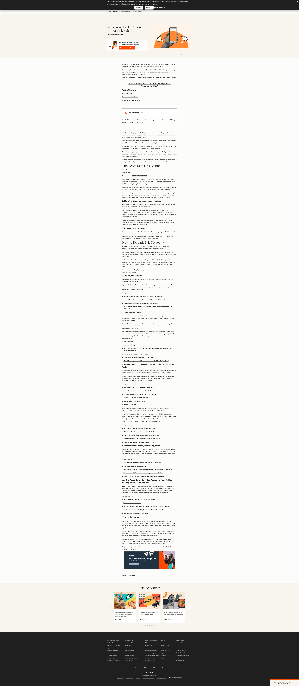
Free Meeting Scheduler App (113, 645)
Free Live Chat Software (130, 653)
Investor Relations (165, 650)
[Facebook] (136, 668)
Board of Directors (165, 648)
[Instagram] (140, 668)
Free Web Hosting (129, 660)
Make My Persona (149, 648)
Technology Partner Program (182, 655)
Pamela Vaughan (119, 34)
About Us (163, 640)
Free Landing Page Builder (131, 658)
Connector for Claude (150, 660)
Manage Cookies (158, 7)
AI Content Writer (111, 653)
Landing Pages (128, 645)
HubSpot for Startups (181, 657)
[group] (125, 607)
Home (109, 11)
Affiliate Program (180, 660)
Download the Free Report (127, 47)
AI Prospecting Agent (129, 640)
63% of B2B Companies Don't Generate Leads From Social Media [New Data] (146, 361)
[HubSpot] (149, 672)
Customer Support (180, 640)
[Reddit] (159, 668)
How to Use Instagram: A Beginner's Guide (136, 397)
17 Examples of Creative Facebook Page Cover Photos (139, 442)
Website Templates (149, 658)
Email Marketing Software (113, 658)
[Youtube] (145, 668)
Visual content (126, 408)
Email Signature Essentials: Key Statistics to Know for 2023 (140, 303)
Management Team (165, 645)
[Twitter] (149, 668)
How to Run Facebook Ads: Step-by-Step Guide (137, 391)
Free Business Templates (150, 653)
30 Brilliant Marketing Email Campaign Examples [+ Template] (141, 438)
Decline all (149, 7)
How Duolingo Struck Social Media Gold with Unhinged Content (142, 462)
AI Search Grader (149, 642)
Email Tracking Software (112, 650)
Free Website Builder (129, 642)
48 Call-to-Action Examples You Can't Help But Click (138, 432)
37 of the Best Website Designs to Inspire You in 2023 (139, 428)
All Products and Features (113, 640)
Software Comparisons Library (152, 655)
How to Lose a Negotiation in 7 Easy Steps (135, 513)
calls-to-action (135, 214)
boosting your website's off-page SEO (164, 187)
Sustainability (164, 655)
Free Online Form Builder (130, 648)
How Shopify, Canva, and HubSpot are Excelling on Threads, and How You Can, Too (148, 469)
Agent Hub (109, 648)
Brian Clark (125, 152)
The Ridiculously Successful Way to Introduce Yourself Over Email (143, 510)
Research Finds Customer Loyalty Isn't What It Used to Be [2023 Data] (144, 300)
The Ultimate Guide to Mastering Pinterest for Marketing (140, 394)
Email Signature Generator (151, 650)
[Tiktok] (163, 668)
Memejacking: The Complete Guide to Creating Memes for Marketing (143, 476)
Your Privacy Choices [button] (177, 677)
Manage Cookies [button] (161, 678)
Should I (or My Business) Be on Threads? (135, 354)
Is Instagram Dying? (129, 345)
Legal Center (120, 678)
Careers (162, 642)
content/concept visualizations (150, 421)
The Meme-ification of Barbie (132, 503)
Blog (162, 653)
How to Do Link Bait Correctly (131, 100)
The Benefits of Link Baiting (130, 97)
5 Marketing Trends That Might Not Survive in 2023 (138, 357)
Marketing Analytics (129, 655)
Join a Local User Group (181, 642)
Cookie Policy (155, 4)
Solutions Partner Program (182, 652)
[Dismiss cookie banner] (297, 1)
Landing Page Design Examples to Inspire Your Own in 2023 (141, 435)
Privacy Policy (129, 678)
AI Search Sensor (149, 645)
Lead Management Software (113, 660)
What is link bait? (127, 93)
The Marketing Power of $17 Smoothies (134, 466)
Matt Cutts (127, 140)
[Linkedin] (154, 668)
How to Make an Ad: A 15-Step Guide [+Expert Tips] (138, 387)
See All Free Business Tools (151, 640)
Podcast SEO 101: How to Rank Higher (134, 401)
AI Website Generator (112, 655)
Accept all (139, 7)
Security (138, 678)
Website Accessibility (148, 678)
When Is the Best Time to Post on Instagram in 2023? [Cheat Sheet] (143, 296)
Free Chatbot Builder (129, 650)
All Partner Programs (181, 650)
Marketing (115, 11)
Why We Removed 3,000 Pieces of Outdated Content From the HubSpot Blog (146, 506)
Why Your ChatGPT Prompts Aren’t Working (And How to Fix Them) (143, 473)
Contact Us (163, 658)
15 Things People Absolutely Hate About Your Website (139, 499)
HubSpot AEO (110, 642)
